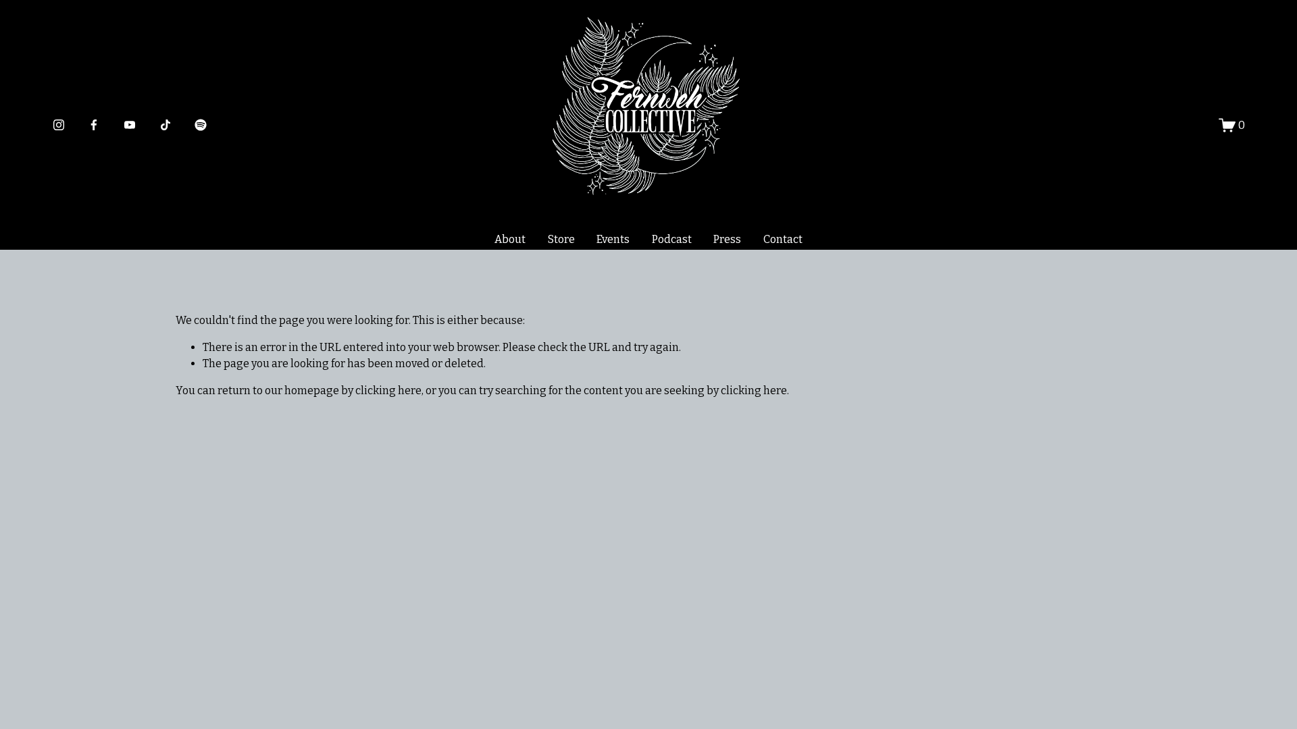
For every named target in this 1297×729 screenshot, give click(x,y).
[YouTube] (129, 125)
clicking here (388, 390)
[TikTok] (165, 125)
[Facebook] (94, 125)
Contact (783, 239)
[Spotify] (200, 125)
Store (561, 239)
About (510, 239)
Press (727, 239)
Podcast (672, 239)
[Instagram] (59, 125)
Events (613, 239)
